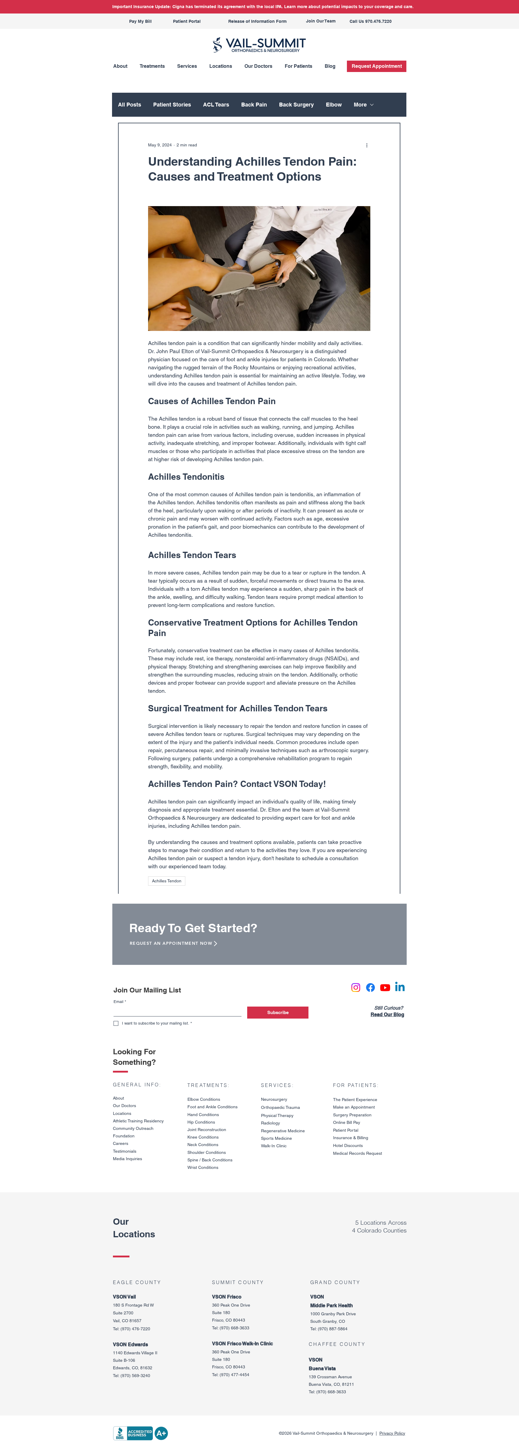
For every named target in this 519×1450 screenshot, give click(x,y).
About (118, 1098)
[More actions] (366, 145)
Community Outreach (133, 1128)
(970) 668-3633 (234, 1327)
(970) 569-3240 (135, 1375)
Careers (120, 1143)
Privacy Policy (392, 1433)
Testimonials (124, 1151)
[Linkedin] (400, 987)
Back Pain (254, 104)
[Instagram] (356, 987)
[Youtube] (385, 987)
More (360, 104)
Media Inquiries (127, 1158)
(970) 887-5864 (333, 1328)
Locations (122, 1113)
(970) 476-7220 (135, 1328)
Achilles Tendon (166, 880)
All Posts (129, 104)
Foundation (124, 1135)
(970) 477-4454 (234, 1374)
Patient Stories (172, 104)
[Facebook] (370, 987)
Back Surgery (296, 104)
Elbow (334, 104)
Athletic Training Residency (138, 1120)
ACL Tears (216, 104)
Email (120, 1001)
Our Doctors (124, 1105)
